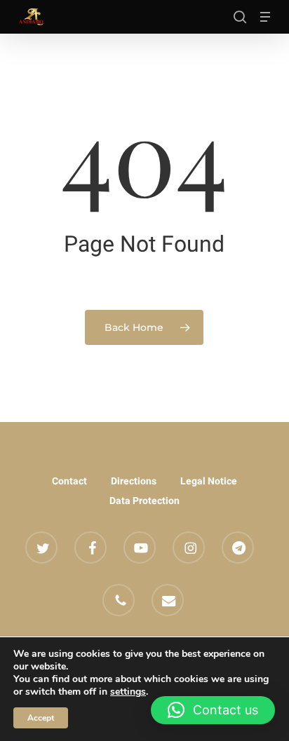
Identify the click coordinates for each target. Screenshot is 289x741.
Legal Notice (208, 481)
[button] (265, 17)
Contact (69, 481)
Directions (133, 481)
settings (128, 692)
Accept (40, 717)
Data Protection (144, 500)
